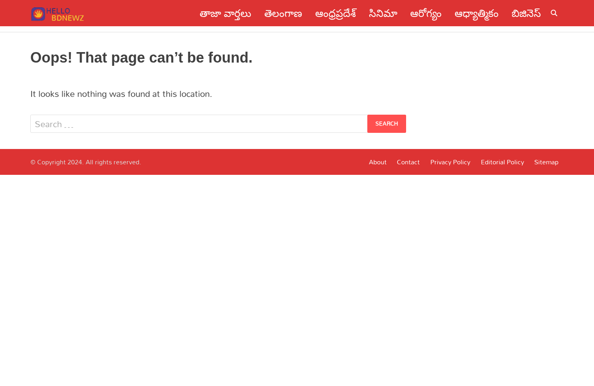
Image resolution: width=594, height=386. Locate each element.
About (378, 162)
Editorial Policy (502, 162)
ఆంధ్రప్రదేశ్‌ (335, 13)
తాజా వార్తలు (225, 13)
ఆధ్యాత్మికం (477, 13)
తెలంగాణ (283, 13)
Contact (408, 162)
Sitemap (546, 162)
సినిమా (383, 13)
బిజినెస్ (526, 13)
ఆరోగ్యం (426, 13)
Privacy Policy (450, 162)
